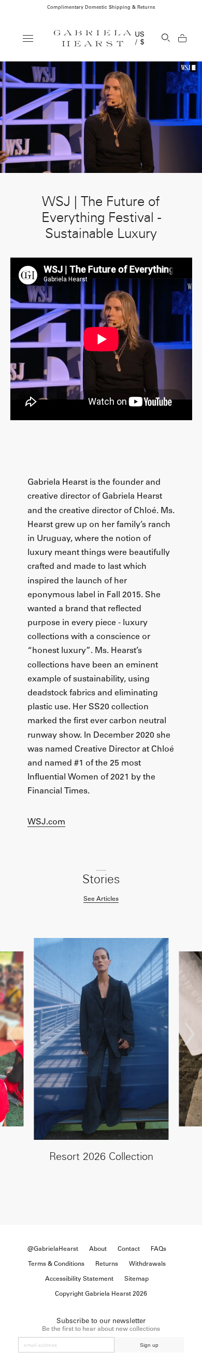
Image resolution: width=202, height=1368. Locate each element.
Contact (129, 1248)
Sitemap (136, 1278)
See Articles (101, 898)
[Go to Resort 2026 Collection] (101, 1039)
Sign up (149, 1345)
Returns (106, 1263)
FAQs (158, 1248)
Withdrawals (147, 1263)
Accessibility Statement (79, 1278)
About (98, 1248)
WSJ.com (46, 821)
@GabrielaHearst (52, 1248)
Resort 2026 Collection (101, 1156)
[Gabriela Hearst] (93, 38)
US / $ (140, 38)
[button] (12, 1034)
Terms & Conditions (56, 1263)
